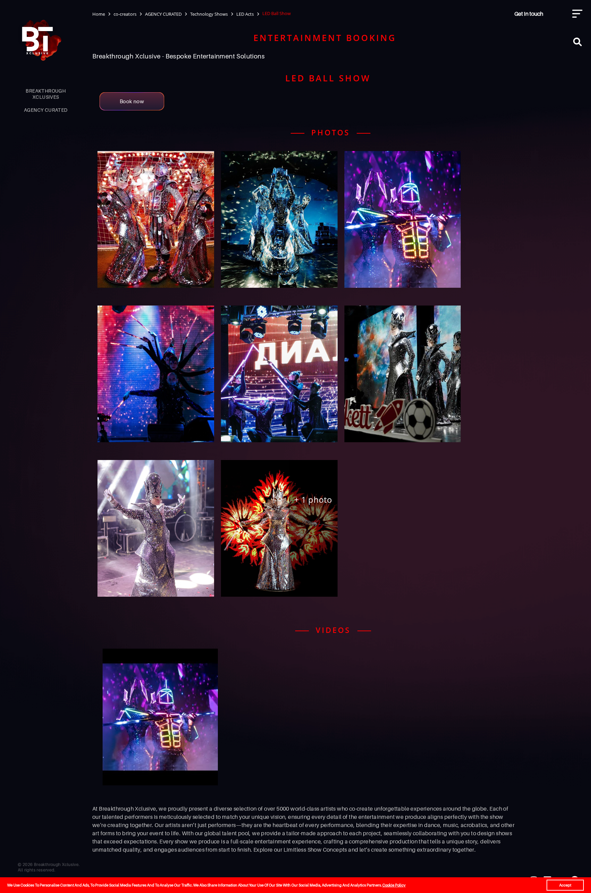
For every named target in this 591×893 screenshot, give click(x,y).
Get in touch (528, 13)
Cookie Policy (394, 885)
